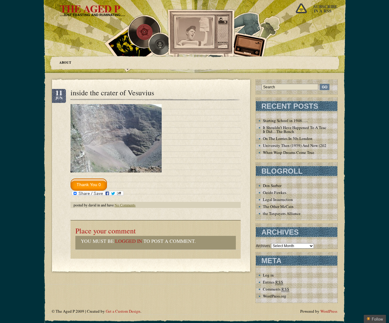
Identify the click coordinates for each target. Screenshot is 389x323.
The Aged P (90, 8)
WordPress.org (274, 296)
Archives (263, 246)
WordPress (328, 311)
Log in (268, 275)
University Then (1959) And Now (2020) (296, 145)
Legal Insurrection (278, 199)
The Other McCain (278, 206)
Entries (273, 282)
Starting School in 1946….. (285, 120)
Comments (276, 289)
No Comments (125, 204)
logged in (128, 241)
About (65, 62)
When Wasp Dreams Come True (288, 152)
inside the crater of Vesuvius (112, 92)
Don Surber (272, 185)
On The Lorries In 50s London (287, 138)
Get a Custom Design (123, 311)
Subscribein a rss (325, 8)
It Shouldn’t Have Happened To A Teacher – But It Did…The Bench (302, 129)
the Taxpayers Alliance (282, 213)
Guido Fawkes (274, 192)
